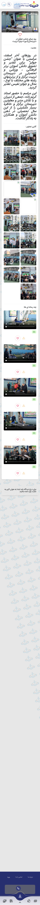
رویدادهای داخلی (30, 13)
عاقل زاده (30, 29)
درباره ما (30, 877)
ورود (8, 877)
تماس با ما (19, 877)
